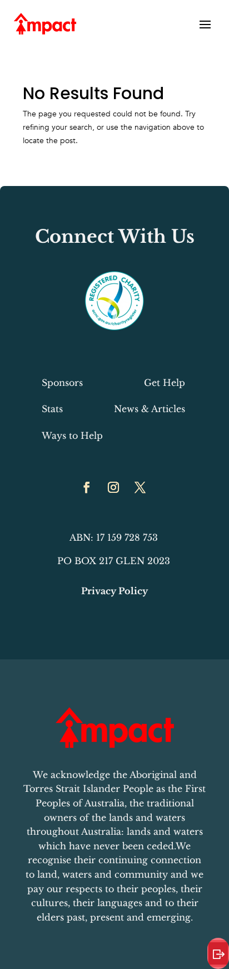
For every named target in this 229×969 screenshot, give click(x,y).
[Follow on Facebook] (87, 487)
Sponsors (62, 382)
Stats (52, 408)
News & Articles (149, 408)
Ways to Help (72, 435)
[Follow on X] (140, 487)
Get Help (164, 382)
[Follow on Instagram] (113, 487)
